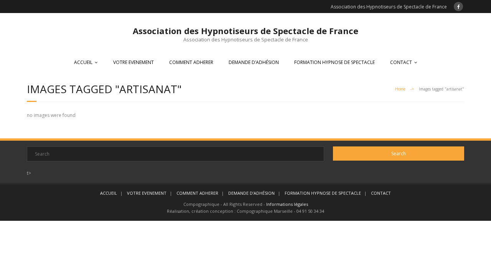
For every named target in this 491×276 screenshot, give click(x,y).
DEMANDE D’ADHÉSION (254, 62)
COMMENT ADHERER (191, 62)
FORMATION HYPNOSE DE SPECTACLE (334, 62)
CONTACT (401, 62)
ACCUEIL (83, 62)
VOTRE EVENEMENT (133, 62)
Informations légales (287, 204)
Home (400, 89)
